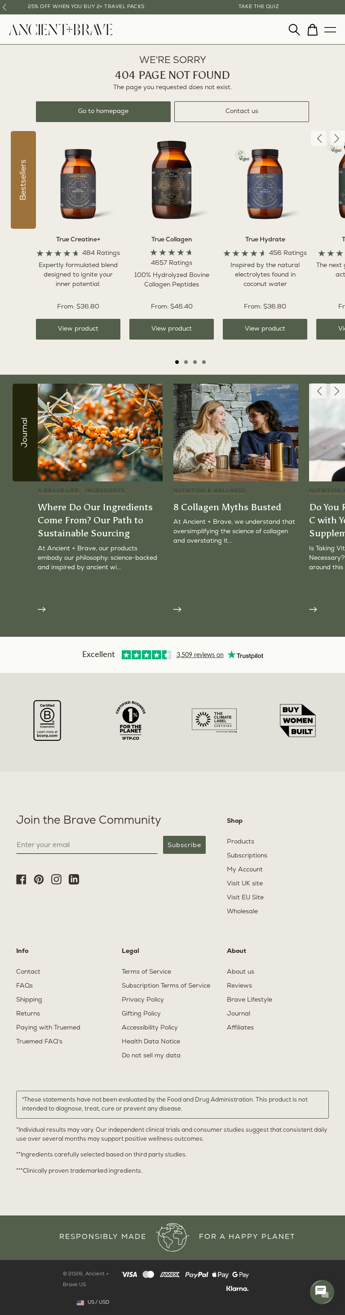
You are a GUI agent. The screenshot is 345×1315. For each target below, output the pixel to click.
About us (240, 972)
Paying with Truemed (48, 1028)
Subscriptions (247, 855)
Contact (28, 972)
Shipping (29, 1000)
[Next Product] (337, 138)
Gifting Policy (141, 1014)
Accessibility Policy (150, 1028)
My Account (245, 869)
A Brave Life (59, 491)
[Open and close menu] (330, 27)
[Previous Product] (318, 138)
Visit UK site (245, 883)
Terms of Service (146, 972)
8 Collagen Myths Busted (227, 507)
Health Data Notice (151, 1041)
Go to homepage (103, 111)
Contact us (242, 111)
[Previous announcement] (4, 7)
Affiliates (240, 1028)
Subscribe (184, 845)
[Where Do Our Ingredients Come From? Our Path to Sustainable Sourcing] (100, 609)
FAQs (24, 986)
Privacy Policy (143, 1000)
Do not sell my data (151, 1055)
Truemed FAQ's (39, 1041)
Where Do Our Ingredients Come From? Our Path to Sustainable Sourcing (95, 520)
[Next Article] (337, 391)
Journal (238, 1014)
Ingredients (105, 491)
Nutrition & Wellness (209, 491)
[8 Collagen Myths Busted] (235, 609)
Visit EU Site (245, 897)
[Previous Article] (318, 391)
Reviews (239, 986)
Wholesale (242, 911)
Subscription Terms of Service (166, 986)
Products (240, 842)
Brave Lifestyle (249, 1000)
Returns (28, 1014)
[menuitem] (60, 33)
